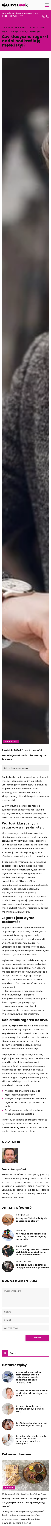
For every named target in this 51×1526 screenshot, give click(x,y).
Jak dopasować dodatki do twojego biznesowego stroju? (32, 1266)
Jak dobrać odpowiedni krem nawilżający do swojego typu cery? (32, 1393)
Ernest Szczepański (32, 750)
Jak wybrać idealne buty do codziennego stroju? (31, 1219)
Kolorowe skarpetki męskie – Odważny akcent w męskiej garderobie (32, 1237)
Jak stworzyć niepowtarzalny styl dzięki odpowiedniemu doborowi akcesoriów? (32, 1252)
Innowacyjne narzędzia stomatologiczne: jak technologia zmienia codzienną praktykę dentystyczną (28, 1377)
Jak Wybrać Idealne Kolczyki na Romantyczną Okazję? (31, 1424)
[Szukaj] (5, 1353)
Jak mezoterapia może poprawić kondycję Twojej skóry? (30, 1409)
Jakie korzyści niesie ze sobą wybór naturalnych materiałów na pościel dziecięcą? (31, 1440)
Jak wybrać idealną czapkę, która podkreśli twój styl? (20, 14)
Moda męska (11, 741)
